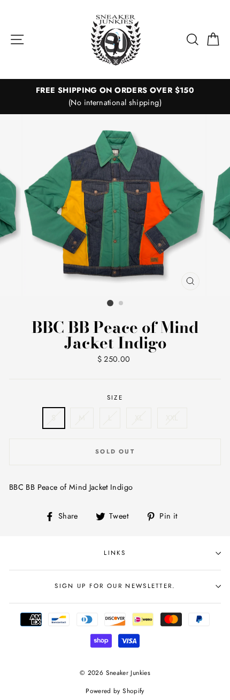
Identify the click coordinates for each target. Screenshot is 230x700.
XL (139, 417)
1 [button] (110, 303)
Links (115, 552)
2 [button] (121, 303)
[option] (115, 96)
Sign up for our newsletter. (115, 586)
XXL (172, 417)
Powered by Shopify (115, 690)
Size (115, 397)
